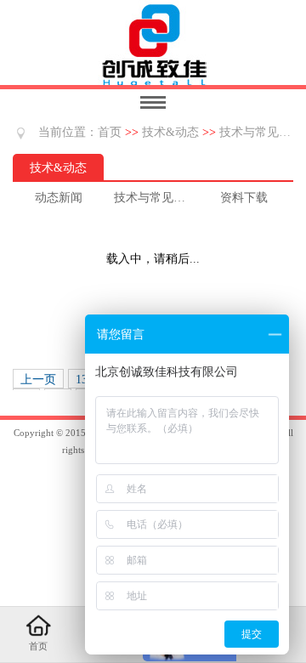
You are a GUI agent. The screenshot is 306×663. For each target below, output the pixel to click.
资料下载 (244, 197)
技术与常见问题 (261, 132)
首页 (110, 132)
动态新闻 (58, 197)
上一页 (38, 379)
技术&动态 (170, 132)
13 (82, 379)
